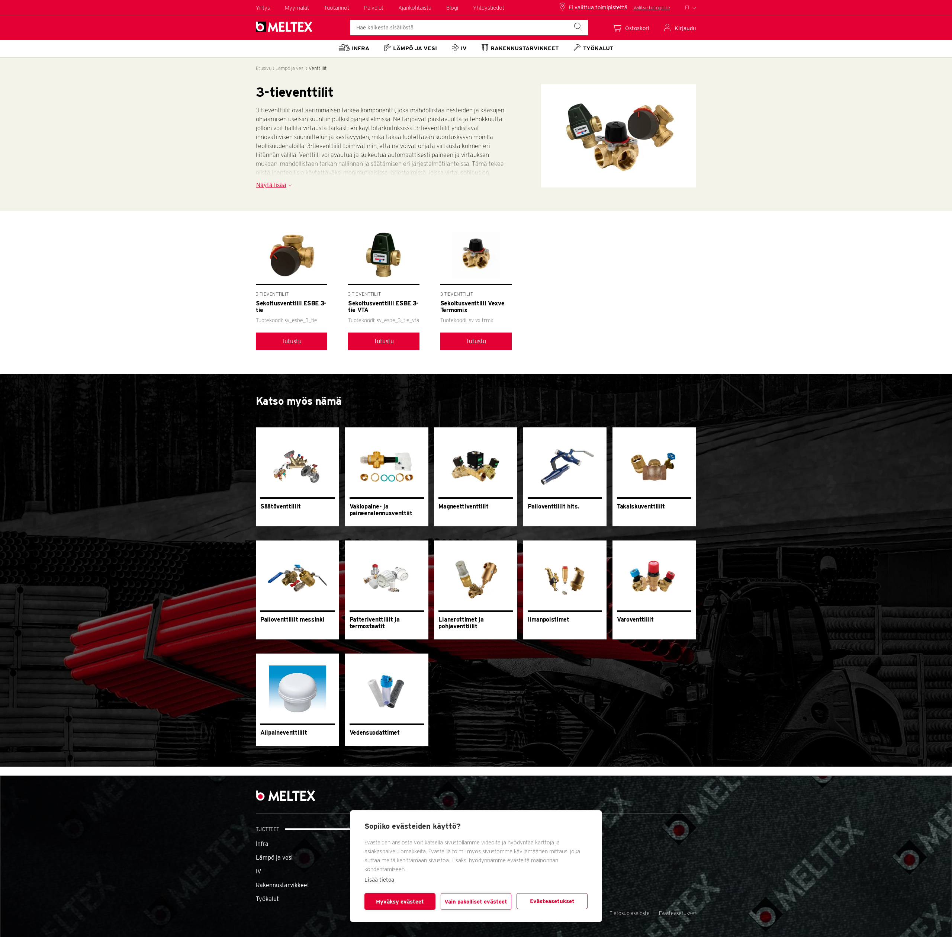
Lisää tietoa (379, 879)
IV (258, 871)
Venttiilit (318, 68)
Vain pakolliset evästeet (475, 901)
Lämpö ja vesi (290, 68)
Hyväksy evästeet (400, 901)
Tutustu (292, 341)
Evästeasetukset (552, 901)
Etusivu (263, 68)
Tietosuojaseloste (630, 913)
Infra (262, 843)
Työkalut (267, 898)
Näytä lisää (271, 185)
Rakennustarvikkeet (282, 885)
